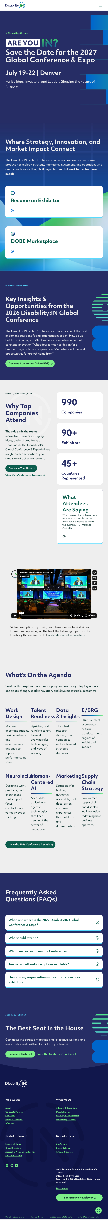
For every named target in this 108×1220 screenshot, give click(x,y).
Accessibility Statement (61, 1217)
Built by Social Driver (14, 1217)
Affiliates (9, 1123)
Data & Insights (63, 1112)
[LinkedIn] (16, 1165)
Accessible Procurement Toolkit (20, 1152)
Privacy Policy (37, 1217)
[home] (22, 5)
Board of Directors (14, 1119)
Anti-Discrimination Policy (90, 1217)
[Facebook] (7, 1165)
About (8, 1108)
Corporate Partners (14, 1112)
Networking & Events (18, 33)
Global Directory (13, 1148)
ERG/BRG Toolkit (13, 1155)
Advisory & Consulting (66, 1108)
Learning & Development (67, 1115)
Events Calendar (63, 1148)
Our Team (10, 1115)
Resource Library (13, 1144)
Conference (61, 1144)
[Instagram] (11, 1165)
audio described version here (66, 635)
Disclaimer (62, 1188)
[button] (100, 5)
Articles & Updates (64, 1152)
